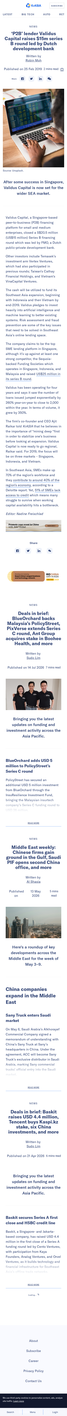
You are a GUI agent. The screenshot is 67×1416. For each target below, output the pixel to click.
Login (55, 1412)
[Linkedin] (40, 79)
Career (33, 1361)
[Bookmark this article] (62, 70)
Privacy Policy (33, 1371)
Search (10, 1412)
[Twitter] (31, 79)
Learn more (18, 1401)
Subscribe (33, 1351)
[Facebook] (22, 79)
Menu (33, 1412)
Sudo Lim (33, 658)
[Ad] (33, 576)
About (33, 1341)
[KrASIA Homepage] (33, 5)
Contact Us (33, 1381)
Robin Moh (34, 60)
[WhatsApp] (49, 79)
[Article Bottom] (33, 526)
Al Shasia (34, 882)
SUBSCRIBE (57, 6)
